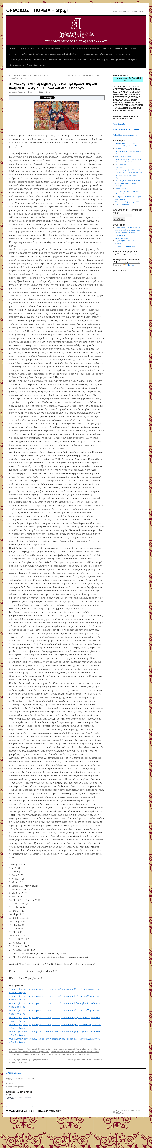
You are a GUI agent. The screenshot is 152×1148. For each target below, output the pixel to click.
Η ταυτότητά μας (27, 48)
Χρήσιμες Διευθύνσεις (20, 59)
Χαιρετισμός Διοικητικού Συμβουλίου (81, 48)
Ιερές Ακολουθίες (122, 164)
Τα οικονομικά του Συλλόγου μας (96, 53)
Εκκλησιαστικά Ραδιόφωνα (124, 59)
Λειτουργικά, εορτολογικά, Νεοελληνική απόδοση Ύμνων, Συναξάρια (128, 183)
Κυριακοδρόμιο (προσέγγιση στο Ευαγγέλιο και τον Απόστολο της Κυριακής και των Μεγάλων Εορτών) (55, 1050)
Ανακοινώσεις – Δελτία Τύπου (127, 145)
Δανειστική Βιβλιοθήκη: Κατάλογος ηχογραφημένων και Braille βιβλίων (44, 53)
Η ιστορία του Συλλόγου (75, 59)
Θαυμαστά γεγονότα (57, 1049)
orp (49, 92)
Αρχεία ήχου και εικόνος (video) (128, 151)
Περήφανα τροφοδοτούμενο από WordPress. (129, 1111)
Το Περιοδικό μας (123, 53)
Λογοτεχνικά (52, 1054)
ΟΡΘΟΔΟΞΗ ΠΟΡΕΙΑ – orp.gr (37, 10)
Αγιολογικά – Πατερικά (125, 143)
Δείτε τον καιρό (121, 238)
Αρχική (13, 48)
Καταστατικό (55, 59)
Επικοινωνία (40, 59)
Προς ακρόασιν (121, 193)
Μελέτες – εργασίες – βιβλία (127, 191)
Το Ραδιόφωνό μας (99, 59)
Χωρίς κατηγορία (122, 204)
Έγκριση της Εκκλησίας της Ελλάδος (119, 48)
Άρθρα (118, 148)
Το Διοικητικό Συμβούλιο (49, 48)
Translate (131, 265)
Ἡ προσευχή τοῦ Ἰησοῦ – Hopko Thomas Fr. (85, 75)
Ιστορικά (71, 1049)
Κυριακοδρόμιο (17, 65)
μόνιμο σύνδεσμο (82, 1054)
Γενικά (118, 153)
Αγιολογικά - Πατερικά (37, 1049)
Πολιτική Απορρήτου (36, 65)
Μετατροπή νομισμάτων (125, 246)
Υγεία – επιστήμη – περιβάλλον (128, 201)
